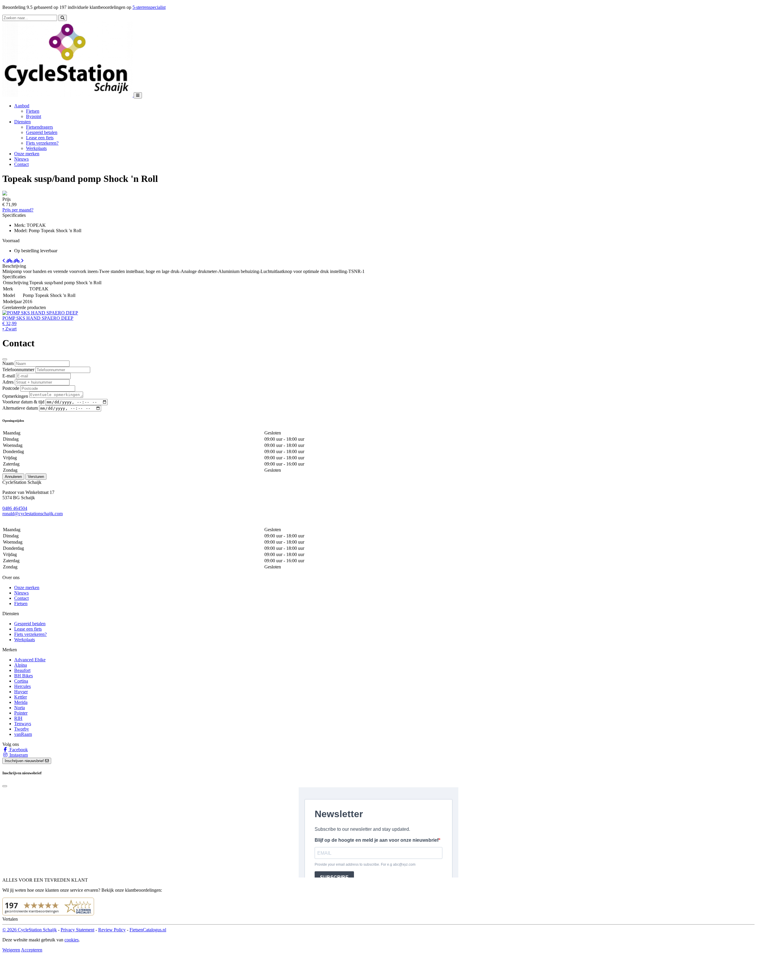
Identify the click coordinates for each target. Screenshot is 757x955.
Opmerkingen (15, 396)
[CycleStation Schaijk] (68, 95)
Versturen (36, 476)
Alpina (20, 665)
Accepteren (31, 949)
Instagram (18, 754)
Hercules (22, 686)
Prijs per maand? (17, 209)
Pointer (21, 712)
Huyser (21, 691)
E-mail (8, 375)
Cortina (21, 680)
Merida (21, 702)
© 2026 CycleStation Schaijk (29, 929)
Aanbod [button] (21, 105)
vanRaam (23, 734)
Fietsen (32, 111)
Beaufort (22, 670)
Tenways (22, 723)
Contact (21, 164)
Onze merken (26, 153)
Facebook (18, 749)
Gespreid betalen (41, 132)
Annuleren (13, 476)
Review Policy (112, 929)
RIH (18, 718)
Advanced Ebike (30, 659)
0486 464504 (14, 508)
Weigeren (11, 949)
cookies (71, 939)
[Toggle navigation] (138, 95)
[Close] (4, 359)
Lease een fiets (40, 137)
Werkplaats (36, 148)
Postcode (10, 388)
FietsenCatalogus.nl (148, 929)
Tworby (21, 728)
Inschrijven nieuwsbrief (25, 761)
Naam (8, 363)
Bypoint (33, 116)
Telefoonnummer (18, 369)
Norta (19, 707)
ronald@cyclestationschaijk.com (32, 513)
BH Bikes (23, 675)
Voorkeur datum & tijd (23, 401)
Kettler (20, 696)
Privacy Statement (77, 929)
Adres (8, 381)
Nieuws (21, 158)
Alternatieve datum (20, 408)
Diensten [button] (22, 121)
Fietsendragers (39, 127)
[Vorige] (8, 260)
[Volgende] (19, 260)
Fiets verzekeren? (42, 143)
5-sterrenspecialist (149, 7)
